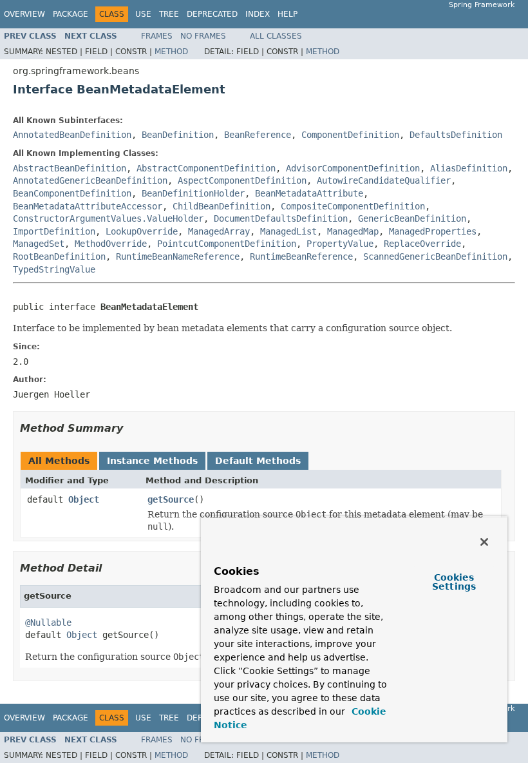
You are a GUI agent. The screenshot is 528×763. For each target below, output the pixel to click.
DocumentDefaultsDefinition (281, 218)
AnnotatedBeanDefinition (72, 135)
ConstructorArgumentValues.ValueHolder (108, 218)
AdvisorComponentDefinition (353, 168)
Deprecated (212, 14)
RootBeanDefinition (59, 256)
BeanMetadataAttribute (309, 193)
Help (287, 14)
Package (70, 14)
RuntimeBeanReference (301, 256)
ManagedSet (38, 243)
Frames (157, 36)
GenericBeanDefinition (412, 218)
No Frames (203, 36)
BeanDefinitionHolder (193, 193)
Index (257, 14)
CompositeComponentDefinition (353, 206)
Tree (169, 14)
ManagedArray (219, 231)
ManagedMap (353, 231)
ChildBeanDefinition (221, 206)
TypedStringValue (54, 269)
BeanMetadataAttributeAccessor (87, 206)
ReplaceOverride (422, 243)
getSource (170, 499)
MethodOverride (111, 243)
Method (171, 51)
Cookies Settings (454, 582)
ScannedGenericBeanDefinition (435, 256)
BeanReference (257, 135)
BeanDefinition (178, 135)
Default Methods (258, 461)
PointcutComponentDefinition (226, 243)
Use (143, 14)
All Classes (276, 36)
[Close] (484, 542)
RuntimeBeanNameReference (178, 256)
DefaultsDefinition (456, 135)
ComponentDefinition (350, 135)
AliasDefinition (468, 168)
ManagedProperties (432, 231)
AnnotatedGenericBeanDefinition (90, 180)
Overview (24, 14)
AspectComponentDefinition (242, 180)
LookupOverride (142, 231)
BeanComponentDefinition (72, 193)
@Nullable (48, 622)
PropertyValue (339, 243)
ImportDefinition (54, 231)
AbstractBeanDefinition (69, 168)
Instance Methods (152, 461)
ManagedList (288, 231)
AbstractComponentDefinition (206, 168)
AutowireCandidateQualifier (384, 180)
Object (83, 499)
